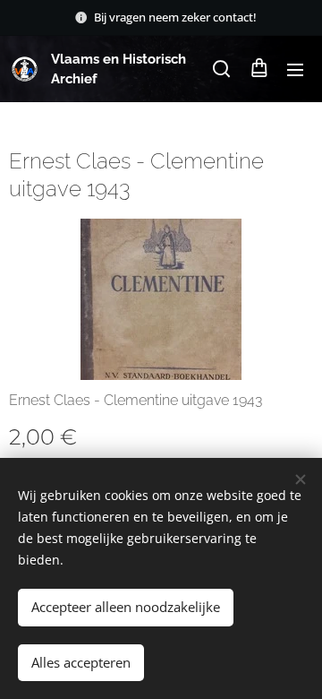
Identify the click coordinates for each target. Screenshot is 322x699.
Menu (295, 69)
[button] (221, 69)
